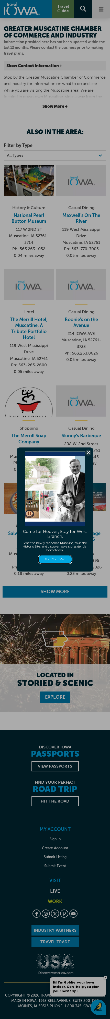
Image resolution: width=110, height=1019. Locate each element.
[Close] (88, 453)
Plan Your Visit (55, 559)
